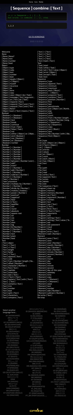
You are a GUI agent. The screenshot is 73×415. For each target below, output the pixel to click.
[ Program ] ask (43, 222)
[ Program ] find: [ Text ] (47, 209)
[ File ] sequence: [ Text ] (47, 186)
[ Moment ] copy (44, 277)
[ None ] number (9, 61)
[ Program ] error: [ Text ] (48, 231)
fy (8, 368)
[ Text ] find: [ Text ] (10, 268)
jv (31, 323)
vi (54, 373)
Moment (41, 236)
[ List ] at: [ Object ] (45, 154)
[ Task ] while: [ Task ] (46, 67)
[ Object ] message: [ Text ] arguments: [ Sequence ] (24, 97)
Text (4, 240)
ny (32, 379)
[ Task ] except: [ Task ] (47, 74)
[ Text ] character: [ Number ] (14, 265)
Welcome (6, 52)
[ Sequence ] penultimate (48, 106)
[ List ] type (42, 140)
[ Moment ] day (43, 261)
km (34, 329)
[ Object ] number (9, 74)
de (7, 347)
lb (28, 341)
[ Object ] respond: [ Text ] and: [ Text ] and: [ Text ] (23, 106)
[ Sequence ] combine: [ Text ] (49, 97)
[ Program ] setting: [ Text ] (48, 218)
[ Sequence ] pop (44, 111)
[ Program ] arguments (47, 213)
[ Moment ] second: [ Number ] (50, 254)
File (39, 165)
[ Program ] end (44, 215)
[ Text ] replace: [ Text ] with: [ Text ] (17, 279)
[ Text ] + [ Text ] (8, 254)
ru (55, 311)
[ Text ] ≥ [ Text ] (44, 58)
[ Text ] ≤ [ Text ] (44, 54)
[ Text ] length (8, 249)
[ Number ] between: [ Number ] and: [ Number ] (22, 161)
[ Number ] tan (8, 220)
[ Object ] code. (8, 70)
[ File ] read (42, 172)
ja (33, 320)
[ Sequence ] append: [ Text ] (49, 83)
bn (10, 329)
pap (29, 386)
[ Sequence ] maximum (47, 88)
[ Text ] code (7, 259)
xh (55, 379)
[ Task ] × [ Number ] (10, 179)
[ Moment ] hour (44, 263)
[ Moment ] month (45, 259)
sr (55, 334)
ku (31, 336)
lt (31, 345)
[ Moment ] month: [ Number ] (50, 245)
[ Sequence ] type (44, 81)
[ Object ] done (8, 90)
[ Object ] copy (8, 92)
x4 (57, 377)
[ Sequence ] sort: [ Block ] (48, 129)
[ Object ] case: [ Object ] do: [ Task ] (17, 95)
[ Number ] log (8, 224)
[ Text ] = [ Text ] (9, 245)
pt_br (28, 395)
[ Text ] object (7, 243)
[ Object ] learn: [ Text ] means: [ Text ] (18, 111)
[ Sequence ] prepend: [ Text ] (49, 95)
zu (56, 395)
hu (8, 395)
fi (9, 363)
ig (33, 313)
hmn (8, 388)
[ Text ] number (8, 288)
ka (31, 325)
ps (32, 391)
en (8, 352)
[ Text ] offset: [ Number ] (12, 263)
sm (55, 325)
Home (31, 2)
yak (56, 384)
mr (33, 363)
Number (5, 145)
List (39, 138)
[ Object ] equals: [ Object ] (13, 79)
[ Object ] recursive (10, 86)
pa (33, 384)
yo (55, 389)
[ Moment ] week (44, 284)
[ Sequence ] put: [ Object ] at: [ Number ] (54, 108)
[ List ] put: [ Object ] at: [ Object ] (51, 143)
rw (52, 313)
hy (31, 309)
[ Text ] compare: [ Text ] (12, 297)
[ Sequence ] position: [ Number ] (51, 99)
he (9, 384)
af (7, 315)
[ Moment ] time (44, 274)
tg (57, 350)
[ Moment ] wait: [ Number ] (49, 234)
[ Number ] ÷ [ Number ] (12, 186)
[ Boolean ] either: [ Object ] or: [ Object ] (19, 133)
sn (56, 327)
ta (57, 345)
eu (7, 359)
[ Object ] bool (8, 77)
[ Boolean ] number (10, 143)
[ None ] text (7, 58)
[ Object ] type (8, 67)
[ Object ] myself (9, 83)
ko (33, 334)
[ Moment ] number (45, 288)
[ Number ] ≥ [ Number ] (12, 149)
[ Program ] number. (46, 199)
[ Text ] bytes (7, 252)
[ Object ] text (7, 72)
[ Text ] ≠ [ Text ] (9, 247)
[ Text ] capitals (8, 270)
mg (30, 350)
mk (29, 354)
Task (39, 63)
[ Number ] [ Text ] (9, 202)
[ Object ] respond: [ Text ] (13, 102)
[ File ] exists (42, 179)
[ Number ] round (9, 209)
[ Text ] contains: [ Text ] (12, 284)
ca (8, 334)
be (6, 324)
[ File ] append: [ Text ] (46, 177)
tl (55, 357)
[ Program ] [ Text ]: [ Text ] (48, 211)
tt (56, 361)
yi (57, 386)
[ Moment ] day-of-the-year (49, 270)
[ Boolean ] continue (10, 124)
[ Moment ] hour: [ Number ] (49, 249)
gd (4, 372)
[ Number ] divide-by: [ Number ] (15, 188)
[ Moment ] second (45, 268)
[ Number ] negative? (11, 197)
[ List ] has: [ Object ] (46, 161)
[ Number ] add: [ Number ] (13, 170)
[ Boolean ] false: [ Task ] (12, 129)
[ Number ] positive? (10, 195)
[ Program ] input (44, 227)
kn (33, 332)
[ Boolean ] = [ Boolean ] (12, 115)
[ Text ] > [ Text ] (44, 56)
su (54, 338)
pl (32, 389)
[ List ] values (43, 152)
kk (32, 327)
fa (9, 361)
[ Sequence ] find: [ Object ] (48, 136)
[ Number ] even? (9, 165)
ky (30, 338)
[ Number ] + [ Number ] (12, 168)
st (51, 336)
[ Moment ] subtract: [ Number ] (51, 293)
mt (32, 368)
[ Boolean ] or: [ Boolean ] (12, 140)
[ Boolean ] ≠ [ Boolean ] (12, 117)
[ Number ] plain (9, 236)
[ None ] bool (7, 63)
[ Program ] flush (44, 229)
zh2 (57, 393)
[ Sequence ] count (45, 115)
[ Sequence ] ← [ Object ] (47, 92)
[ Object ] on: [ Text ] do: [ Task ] (15, 99)
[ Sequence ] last (44, 104)
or (33, 382)
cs (8, 340)
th (57, 352)
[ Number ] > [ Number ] (12, 147)
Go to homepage (36, 37)
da (9, 345)
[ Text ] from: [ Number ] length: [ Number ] (20, 261)
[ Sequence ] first (44, 102)
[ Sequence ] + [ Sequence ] (48, 122)
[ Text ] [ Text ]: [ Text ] (11, 277)
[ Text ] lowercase (9, 272)
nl (29, 375)
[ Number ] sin (8, 215)
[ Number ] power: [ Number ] (14, 193)
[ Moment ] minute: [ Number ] (50, 252)
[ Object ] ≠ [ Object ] (10, 81)
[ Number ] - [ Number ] (12, 172)
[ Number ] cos (8, 218)
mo (30, 361)
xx (52, 382)
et (9, 356)
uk (53, 366)
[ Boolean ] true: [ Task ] (12, 127)
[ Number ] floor (8, 199)
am (9, 318)
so (56, 329)
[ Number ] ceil (8, 206)
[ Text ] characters (10, 295)
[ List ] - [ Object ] (44, 147)
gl (8, 374)
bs (7, 331)
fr (7, 365)
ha (9, 381)
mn (31, 359)
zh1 (57, 391)
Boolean (5, 113)
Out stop (41, 297)
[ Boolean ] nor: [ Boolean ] (13, 138)
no (32, 377)
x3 (57, 375)
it (31, 318)
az (5, 322)
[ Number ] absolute (10, 211)
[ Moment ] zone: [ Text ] (47, 238)
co (7, 338)
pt (30, 393)
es (8, 354)
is (31, 316)
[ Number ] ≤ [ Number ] (12, 154)
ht (4, 393)
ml (31, 357)
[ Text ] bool (7, 290)
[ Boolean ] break (9, 122)
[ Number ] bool (8, 238)
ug (55, 363)
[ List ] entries (43, 149)
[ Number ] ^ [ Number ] (12, 231)
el (7, 349)
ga (8, 370)
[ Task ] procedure (9, 181)
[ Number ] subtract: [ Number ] (15, 174)
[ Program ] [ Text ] (45, 206)
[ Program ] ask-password (48, 224)
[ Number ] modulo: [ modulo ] (14, 190)
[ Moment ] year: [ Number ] (49, 243)
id (27, 311)
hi (10, 386)
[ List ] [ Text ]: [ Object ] (47, 145)
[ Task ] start (42, 65)
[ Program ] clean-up (46, 188)
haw (13, 379)
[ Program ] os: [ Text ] (46, 195)
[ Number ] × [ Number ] (12, 177)
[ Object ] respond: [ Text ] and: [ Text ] (18, 104)
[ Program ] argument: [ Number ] (51, 197)
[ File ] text (42, 170)
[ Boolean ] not (8, 131)
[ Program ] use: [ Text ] (47, 204)
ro (55, 309)
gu (8, 377)
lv (31, 348)
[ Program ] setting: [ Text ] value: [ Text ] (54, 220)
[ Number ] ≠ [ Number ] (12, 158)
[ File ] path (42, 168)
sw (54, 343)
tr (56, 359)
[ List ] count (42, 156)
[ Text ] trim (7, 286)
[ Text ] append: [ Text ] (11, 256)
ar (9, 320)
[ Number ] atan (8, 222)
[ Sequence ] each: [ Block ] (48, 90)
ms (28, 366)
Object (4, 65)
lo (34, 343)
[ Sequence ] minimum (47, 86)
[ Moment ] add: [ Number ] (48, 290)
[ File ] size (41, 183)
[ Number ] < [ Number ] (12, 152)
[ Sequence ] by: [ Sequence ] (49, 124)
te (57, 348)
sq (56, 332)
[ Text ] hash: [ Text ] (46, 61)
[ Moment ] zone (44, 240)
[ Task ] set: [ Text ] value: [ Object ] (52, 70)
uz (54, 370)
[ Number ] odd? (8, 163)
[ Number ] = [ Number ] (12, 156)
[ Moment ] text (44, 286)
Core (36, 2)
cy (7, 343)
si (57, 318)
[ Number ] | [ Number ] (11, 229)
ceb (7, 336)
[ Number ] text (8, 234)
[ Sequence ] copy (44, 127)
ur (57, 368)
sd (56, 316)
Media (41, 2)
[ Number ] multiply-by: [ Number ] (16, 183)
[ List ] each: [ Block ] (46, 158)
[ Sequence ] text (44, 131)
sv (55, 341)
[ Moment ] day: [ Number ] (48, 247)
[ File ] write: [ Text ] (45, 174)
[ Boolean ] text (8, 120)
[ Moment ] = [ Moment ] (47, 279)
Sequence (41, 79)
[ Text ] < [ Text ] (44, 52)
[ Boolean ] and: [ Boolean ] (13, 136)
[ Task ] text (42, 77)
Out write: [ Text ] (44, 295)
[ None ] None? (8, 56)
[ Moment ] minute (45, 265)
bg (6, 327)
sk (53, 320)
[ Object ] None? (8, 108)
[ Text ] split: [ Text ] (10, 293)
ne (33, 373)
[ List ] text (42, 163)
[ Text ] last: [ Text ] (10, 274)
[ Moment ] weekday (46, 272)
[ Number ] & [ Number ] (12, 227)
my (34, 370)
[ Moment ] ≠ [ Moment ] (47, 281)
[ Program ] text (44, 202)
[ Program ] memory (46, 190)
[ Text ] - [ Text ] (8, 281)
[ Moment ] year (44, 256)
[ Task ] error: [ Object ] (47, 72)
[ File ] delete (43, 181)
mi (32, 352)
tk (55, 354)
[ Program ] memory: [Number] (50, 193)
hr (7, 390)
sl (53, 323)
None (4, 54)
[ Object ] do (7, 88)
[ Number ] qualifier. (10, 204)
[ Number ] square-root (12, 213)
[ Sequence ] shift (44, 113)
